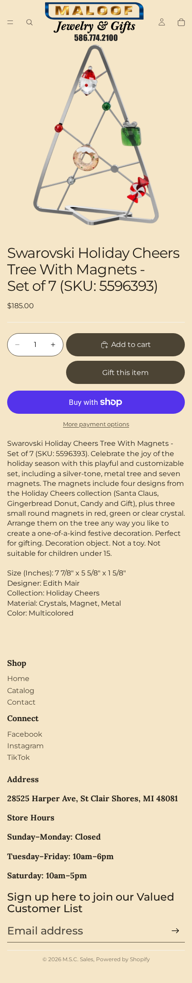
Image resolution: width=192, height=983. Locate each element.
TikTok (18, 757)
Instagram (25, 746)
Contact (21, 702)
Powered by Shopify (123, 959)
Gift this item (125, 372)
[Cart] (181, 22)
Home (18, 678)
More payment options (96, 424)
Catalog (20, 690)
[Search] (29, 22)
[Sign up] (175, 931)
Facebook (24, 734)
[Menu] (10, 22)
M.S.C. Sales (78, 959)
